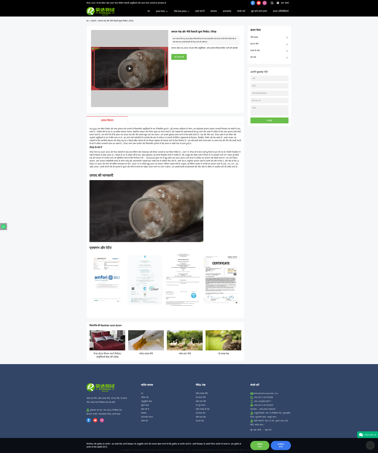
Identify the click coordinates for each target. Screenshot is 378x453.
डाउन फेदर (160, 11)
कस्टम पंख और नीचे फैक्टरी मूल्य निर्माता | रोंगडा (115, 21)
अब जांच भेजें (179, 57)
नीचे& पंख (145, 397)
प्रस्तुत (269, 120)
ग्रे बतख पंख (223, 354)
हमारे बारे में (200, 11)
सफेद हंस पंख (201, 417)
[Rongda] (3, 226)
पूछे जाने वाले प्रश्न (259, 11)
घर (149, 11)
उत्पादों (93, 21)
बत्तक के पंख (255, 50)
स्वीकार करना (259, 445)
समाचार (213, 11)
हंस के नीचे (254, 44)
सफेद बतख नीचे (146, 354)
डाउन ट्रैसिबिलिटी (281, 11)
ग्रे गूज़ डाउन (200, 405)
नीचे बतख (254, 37)
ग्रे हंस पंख (200, 421)
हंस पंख (253, 57)
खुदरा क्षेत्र (145, 405)
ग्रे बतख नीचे (201, 397)
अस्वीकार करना (280, 445)
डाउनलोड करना (147, 417)
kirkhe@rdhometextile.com (265, 393)
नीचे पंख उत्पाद (180, 11)
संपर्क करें (241, 11)
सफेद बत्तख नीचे (202, 393)
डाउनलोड (227, 11)
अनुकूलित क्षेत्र (146, 401)
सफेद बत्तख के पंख (202, 409)
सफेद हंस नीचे (185, 354)
